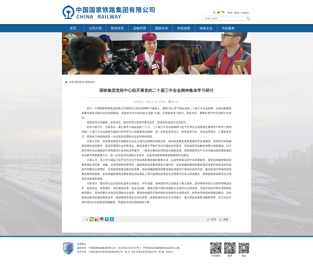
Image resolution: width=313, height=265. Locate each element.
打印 (213, 219)
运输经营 (139, 28)
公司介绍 (95, 28)
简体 (229, 12)
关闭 (225, 219)
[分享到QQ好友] (102, 219)
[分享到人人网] (112, 219)
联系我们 (81, 244)
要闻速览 (90, 82)
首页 (73, 28)
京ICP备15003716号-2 (129, 248)
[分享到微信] (92, 219)
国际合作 (161, 28)
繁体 (236, 12)
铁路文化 (206, 28)
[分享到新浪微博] (97, 219)
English (245, 12)
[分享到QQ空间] (107, 219)
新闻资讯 (117, 28)
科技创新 (183, 28)
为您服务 (228, 28)
